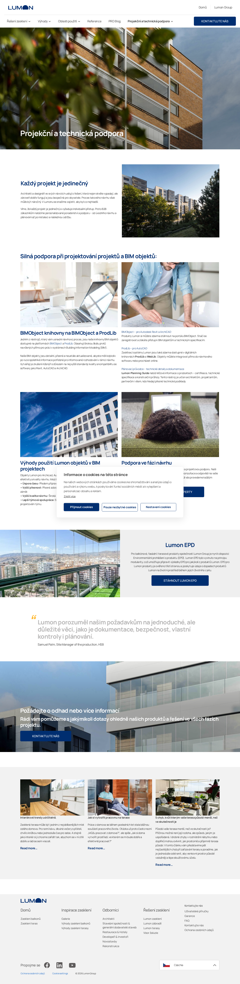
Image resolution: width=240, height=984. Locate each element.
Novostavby (110, 941)
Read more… (28, 848)
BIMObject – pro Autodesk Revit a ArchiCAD (146, 332)
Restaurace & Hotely (115, 932)
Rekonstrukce (111, 946)
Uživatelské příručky (196, 911)
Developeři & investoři (115, 936)
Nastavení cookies (158, 507)
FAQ (186, 920)
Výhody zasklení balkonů (76, 923)
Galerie (66, 918)
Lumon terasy (151, 928)
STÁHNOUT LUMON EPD (180, 580)
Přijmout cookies (81, 507)
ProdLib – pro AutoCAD (134, 348)
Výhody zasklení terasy (75, 928)
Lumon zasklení (152, 918)
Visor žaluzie (150, 933)
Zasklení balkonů (30, 918)
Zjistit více (70, 496)
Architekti (108, 918)
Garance (189, 916)
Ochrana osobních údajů (199, 930)
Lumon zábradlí (152, 923)
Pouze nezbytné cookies (120, 507)
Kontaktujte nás (214, 21)
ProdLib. (69, 343)
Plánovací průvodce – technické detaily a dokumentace (153, 369)
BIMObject (56, 343)
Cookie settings (60, 973)
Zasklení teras (29, 923)
